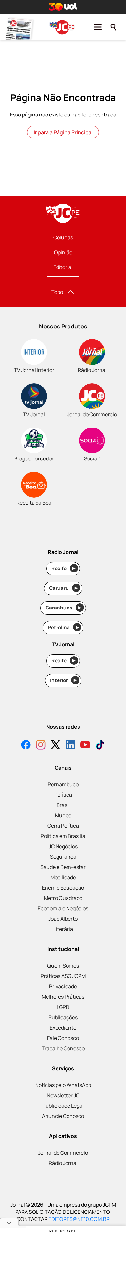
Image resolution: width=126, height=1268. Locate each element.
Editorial (63, 267)
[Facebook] (26, 745)
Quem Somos (63, 965)
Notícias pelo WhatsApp (63, 1085)
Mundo (63, 815)
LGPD (63, 1007)
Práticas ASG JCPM (63, 976)
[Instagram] (41, 745)
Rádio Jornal (63, 1163)
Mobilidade (63, 877)
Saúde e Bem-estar (63, 866)
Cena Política (63, 825)
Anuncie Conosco (63, 1116)
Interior (63, 680)
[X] (55, 745)
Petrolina (63, 627)
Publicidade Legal (63, 1105)
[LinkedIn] (70, 745)
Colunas (63, 237)
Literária (63, 928)
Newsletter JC (63, 1095)
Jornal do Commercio (63, 1152)
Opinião (63, 252)
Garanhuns (63, 607)
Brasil (63, 805)
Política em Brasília (63, 836)
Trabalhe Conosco (63, 1048)
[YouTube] (85, 745)
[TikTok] (100, 745)
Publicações (63, 1017)
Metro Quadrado (63, 897)
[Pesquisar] (113, 27)
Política (63, 794)
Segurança (63, 856)
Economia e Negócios (63, 908)
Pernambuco (63, 784)
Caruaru (63, 588)
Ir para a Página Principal (63, 132)
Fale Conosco (63, 1038)
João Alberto (63, 918)
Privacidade (63, 986)
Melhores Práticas (63, 996)
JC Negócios (63, 846)
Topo (57, 292)
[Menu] (98, 27)
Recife (63, 568)
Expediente (63, 1027)
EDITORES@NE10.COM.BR (79, 1219)
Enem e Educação (63, 887)
